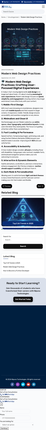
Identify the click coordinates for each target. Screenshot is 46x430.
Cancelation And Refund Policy (11, 370)
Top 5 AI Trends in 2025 (23, 223)
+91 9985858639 (38, 2)
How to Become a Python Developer (16, 271)
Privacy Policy (29, 365)
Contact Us (7, 365)
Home (5, 353)
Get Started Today (23, 299)
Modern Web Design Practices (13, 267)
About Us (6, 356)
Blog (26, 353)
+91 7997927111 (15, 2)
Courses (27, 356)
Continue (4, 428)
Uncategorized (7, 70)
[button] (2, 394)
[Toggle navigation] (43, 7)
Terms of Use (29, 369)
